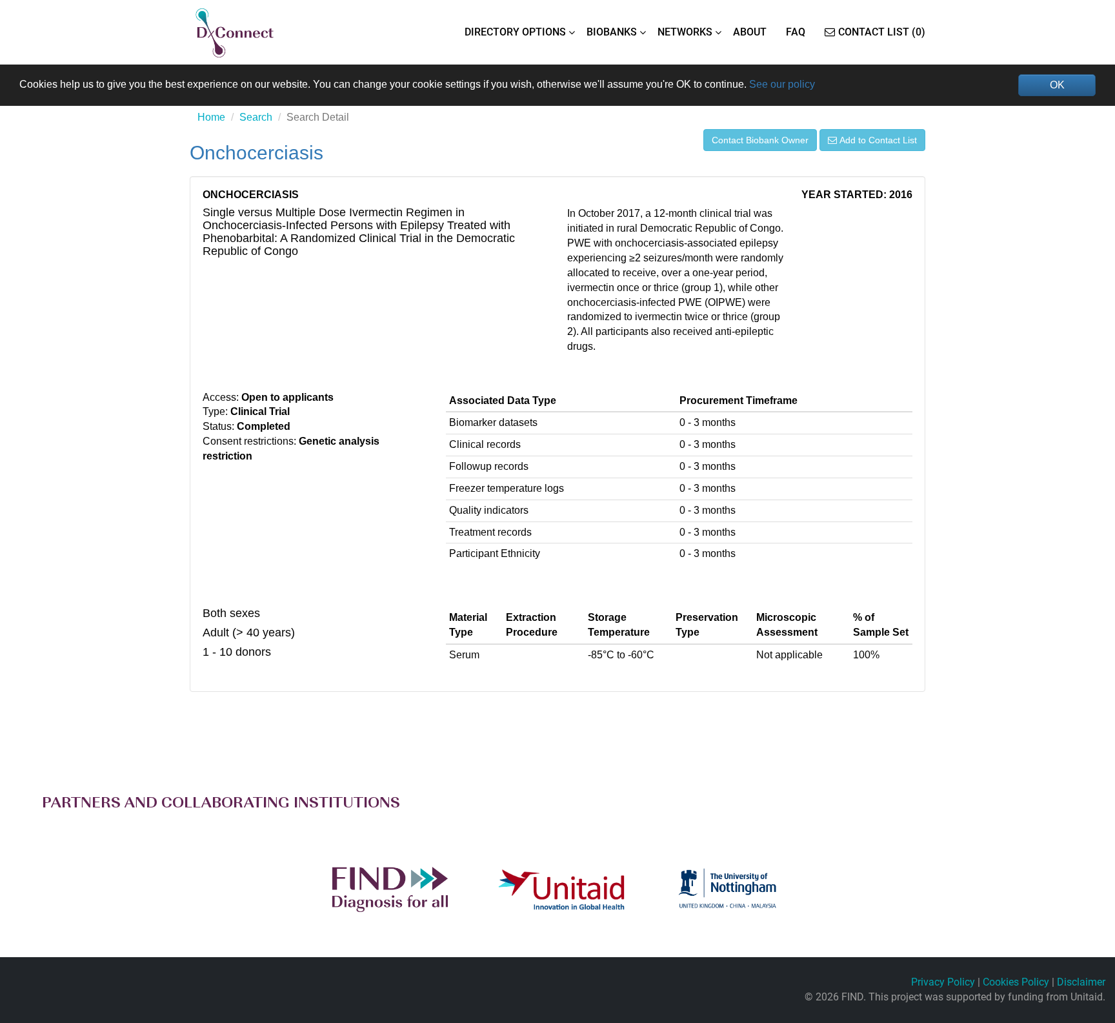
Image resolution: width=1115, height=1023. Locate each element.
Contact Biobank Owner (760, 140)
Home (211, 117)
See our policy (782, 84)
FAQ (795, 32)
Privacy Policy (943, 982)
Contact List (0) (881, 32)
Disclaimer (1081, 982)
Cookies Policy (1016, 982)
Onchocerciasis (256, 152)
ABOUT (750, 32)
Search (255, 117)
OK (1057, 84)
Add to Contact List (878, 140)
